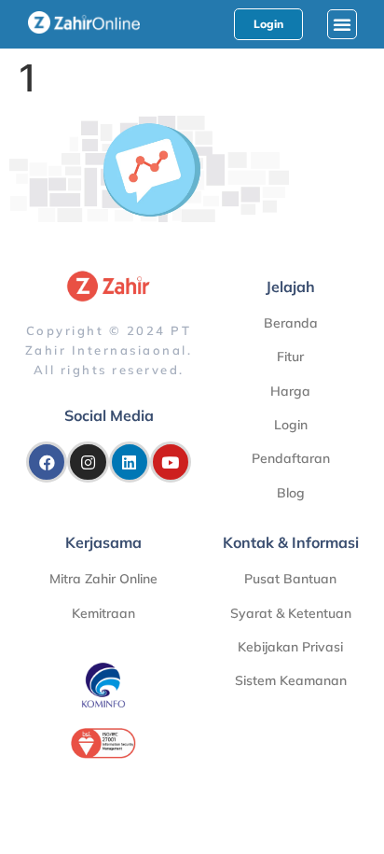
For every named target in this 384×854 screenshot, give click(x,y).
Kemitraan (103, 613)
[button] (342, 24)
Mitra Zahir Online (103, 578)
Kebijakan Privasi (290, 646)
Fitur (290, 356)
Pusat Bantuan (290, 578)
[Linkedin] (129, 462)
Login (291, 424)
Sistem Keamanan (291, 680)
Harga (290, 391)
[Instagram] (87, 462)
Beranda (291, 323)
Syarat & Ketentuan (290, 613)
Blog (291, 492)
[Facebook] (46, 462)
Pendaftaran (291, 458)
